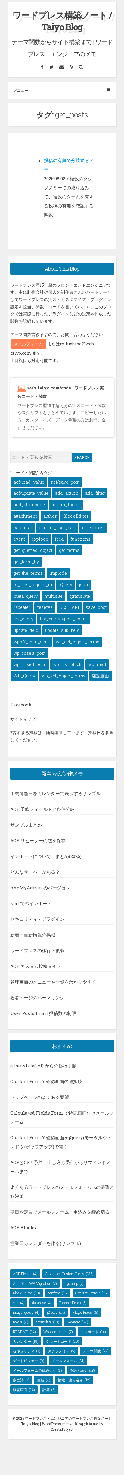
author (50, 516)
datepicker (93, 527)
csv (19, 1302)
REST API (69, 607)
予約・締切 (82, 1370)
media (20, 1322)
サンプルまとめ (26, 825)
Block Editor (75, 516)
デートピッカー (28, 1360)
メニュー (21, 90)
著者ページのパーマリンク (37, 997)
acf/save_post (65, 482)
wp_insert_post (29, 653)
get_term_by (26, 562)
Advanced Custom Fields (69, 1273)
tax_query (23, 619)
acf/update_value (31, 493)
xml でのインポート (31, 903)
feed (59, 539)
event (19, 539)
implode (58, 573)
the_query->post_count (63, 619)
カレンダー (26, 1341)
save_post (96, 607)
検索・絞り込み (74, 1379)
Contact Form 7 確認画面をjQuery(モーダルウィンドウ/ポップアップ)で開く (61, 1142)
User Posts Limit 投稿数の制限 (43, 1013)
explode (40, 539)
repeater (22, 607)
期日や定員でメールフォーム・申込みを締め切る (60, 1212)
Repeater (77, 1322)
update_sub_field (62, 630)
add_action (67, 493)
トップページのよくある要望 (39, 1097)
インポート (93, 1331)
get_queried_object (33, 550)
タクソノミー (61, 1351)
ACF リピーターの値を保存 (38, 840)
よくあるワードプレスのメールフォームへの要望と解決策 (62, 1191)
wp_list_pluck (67, 664)
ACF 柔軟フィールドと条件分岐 (42, 809)
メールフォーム (28, 344)
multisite (53, 596)
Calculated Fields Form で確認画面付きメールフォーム (62, 1117)
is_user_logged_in (33, 584)
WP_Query (24, 676)
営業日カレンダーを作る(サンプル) (45, 1243)
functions (80, 539)
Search (82, 457)
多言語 (21, 1379)
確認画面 (100, 676)
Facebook (21, 705)
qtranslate (79, 596)
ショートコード (62, 1341)
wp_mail (97, 664)
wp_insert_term (30, 664)
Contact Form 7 (91, 1293)
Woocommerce (58, 1331)
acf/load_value (29, 482)
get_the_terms (28, 573)
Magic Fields (85, 1312)
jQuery (65, 584)
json (83, 584)
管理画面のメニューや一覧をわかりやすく (53, 982)
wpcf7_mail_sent (31, 642)
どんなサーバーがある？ (35, 872)
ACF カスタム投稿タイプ (35, 966)
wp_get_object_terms (77, 642)
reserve (45, 607)
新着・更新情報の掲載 (32, 935)
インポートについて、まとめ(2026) (46, 856)
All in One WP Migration (35, 1283)
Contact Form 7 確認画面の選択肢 (46, 1081)
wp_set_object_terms (63, 676)
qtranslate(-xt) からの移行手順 (43, 1066)
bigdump (74, 1283)
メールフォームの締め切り (37, 1370)
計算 (49, 1389)
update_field (26, 630)
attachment (25, 516)
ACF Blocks (23, 1227)
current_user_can (57, 527)
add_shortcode (29, 504)
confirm (58, 1293)
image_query (26, 1312)
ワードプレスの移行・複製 (37, 950)
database (42, 1302)
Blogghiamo (86, 1423)
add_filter (95, 493)
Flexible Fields (73, 1302)
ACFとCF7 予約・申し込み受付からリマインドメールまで (60, 1166)
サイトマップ (23, 719)
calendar (23, 527)
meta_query (26, 596)
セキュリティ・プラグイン (37, 919)
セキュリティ (26, 1351)
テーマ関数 (96, 1351)
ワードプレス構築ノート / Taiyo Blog (62, 21)
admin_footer (65, 504)
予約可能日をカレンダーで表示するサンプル (55, 793)
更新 (43, 1379)
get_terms (69, 550)
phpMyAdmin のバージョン (40, 888)
